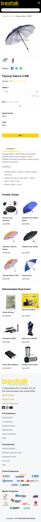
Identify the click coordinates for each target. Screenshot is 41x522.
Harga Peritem (7, 113)
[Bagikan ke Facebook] (12, 69)
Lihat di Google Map (10, 403)
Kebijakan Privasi (9, 457)
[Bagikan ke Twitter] (16, 69)
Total (4, 122)
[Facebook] (3, 408)
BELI (20, 135)
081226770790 (8, 399)
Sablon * (5, 87)
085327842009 (8, 395)
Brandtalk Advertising (27, 518)
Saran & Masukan (9, 434)
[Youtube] (11, 408)
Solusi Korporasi (8, 448)
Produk (12, 16)
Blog (4, 438)
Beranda (5, 16)
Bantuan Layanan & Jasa (12, 453)
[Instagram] (7, 408)
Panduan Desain (8, 426)
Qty (10, 102)
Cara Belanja (7, 422)
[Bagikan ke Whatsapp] (21, 69)
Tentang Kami (7, 417)
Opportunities (7, 430)
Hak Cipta (6, 461)
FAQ (4, 465)
